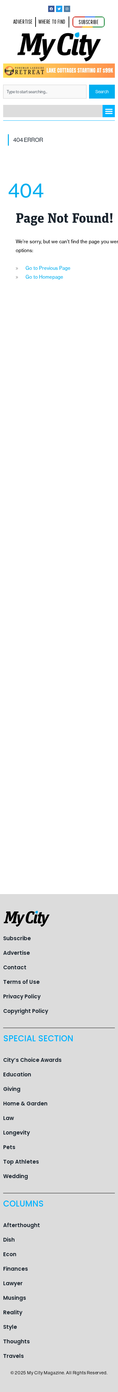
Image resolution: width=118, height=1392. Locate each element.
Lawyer (13, 1283)
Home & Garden (25, 1103)
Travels (13, 1356)
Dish (9, 1240)
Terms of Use (21, 982)
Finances (15, 1269)
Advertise (16, 953)
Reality (12, 1312)
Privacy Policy (22, 996)
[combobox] (45, 92)
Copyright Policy (25, 1011)
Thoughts (16, 1341)
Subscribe (17, 938)
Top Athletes (21, 1161)
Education (17, 1074)
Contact (14, 967)
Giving (11, 1089)
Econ (9, 1254)
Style (10, 1327)
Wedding (15, 1176)
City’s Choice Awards (32, 1060)
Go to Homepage (44, 277)
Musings (14, 1298)
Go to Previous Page (47, 268)
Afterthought (21, 1225)
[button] (109, 111)
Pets (9, 1147)
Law (8, 1118)
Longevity (16, 1132)
